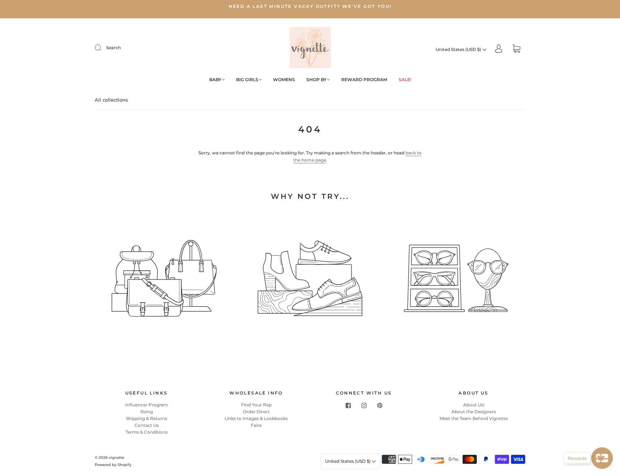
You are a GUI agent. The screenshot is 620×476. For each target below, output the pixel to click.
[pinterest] (380, 406)
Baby (215, 79)
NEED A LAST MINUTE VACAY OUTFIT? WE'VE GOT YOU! (310, 6)
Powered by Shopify (113, 464)
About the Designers (473, 411)
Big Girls (247, 79)
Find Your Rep (256, 404)
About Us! (473, 404)
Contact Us (147, 425)
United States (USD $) (459, 49)
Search (113, 47)
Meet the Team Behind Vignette (474, 418)
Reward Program (364, 79)
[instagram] (364, 406)
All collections (111, 100)
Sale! (405, 79)
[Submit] (103, 48)
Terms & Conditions (147, 432)
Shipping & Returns (146, 418)
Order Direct (256, 411)
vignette (116, 457)
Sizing (146, 411)
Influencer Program (146, 404)
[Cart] (516, 49)
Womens (284, 79)
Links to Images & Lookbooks (256, 418)
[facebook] (348, 406)
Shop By (316, 79)
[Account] (498, 49)
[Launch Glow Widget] (602, 458)
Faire (256, 425)
